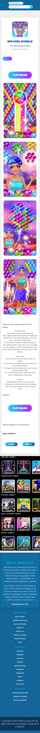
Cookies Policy (20, 639)
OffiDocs (20, 651)
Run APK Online (20, 624)
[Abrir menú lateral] (3, 5)
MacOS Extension (20, 700)
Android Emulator (20, 620)
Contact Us (20, 631)
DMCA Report (20, 617)
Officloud (20, 684)
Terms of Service (20, 635)
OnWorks (20, 655)
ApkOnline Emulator (20, 693)
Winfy (20, 677)
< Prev (11, 444)
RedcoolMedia (20, 666)
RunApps (20, 680)
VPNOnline (20, 673)
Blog (20, 642)
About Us (20, 628)
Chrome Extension (20, 696)
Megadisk (20, 669)
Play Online (20, 75)
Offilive (20, 662)
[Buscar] (31, 6)
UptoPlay (20, 658)
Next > (29, 444)
